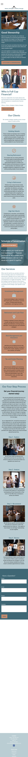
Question (3, 604)
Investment (14, 753)
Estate (14, 754)
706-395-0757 (16, 737)
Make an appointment (9, 245)
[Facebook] (14, 745)
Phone (3, 595)
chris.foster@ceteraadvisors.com (14, 743)
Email (2, 587)
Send (4, 616)
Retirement (14, 751)
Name (2, 578)
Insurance (14, 756)
